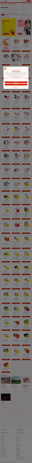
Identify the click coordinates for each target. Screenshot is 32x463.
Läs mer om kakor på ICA (16, 77)
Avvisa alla (16, 84)
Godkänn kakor (16, 82)
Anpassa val (16, 86)
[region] (16, 78)
